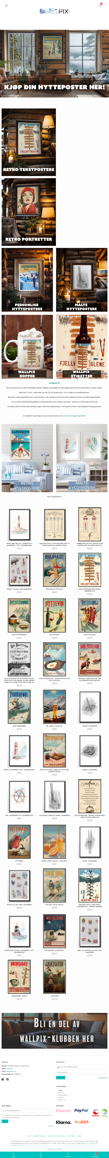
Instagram (74, 416)
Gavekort (60, 1097)
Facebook (66, 416)
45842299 (10, 1068)
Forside (60, 1090)
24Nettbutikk (58, 1149)
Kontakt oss (61, 1099)
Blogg (80, 1136)
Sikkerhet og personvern (56, 1136)
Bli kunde (61, 1092)
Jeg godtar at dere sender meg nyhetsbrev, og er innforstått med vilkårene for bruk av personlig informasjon (27, 1116)
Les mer (50, 1126)
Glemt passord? (102, 1078)
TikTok (83, 416)
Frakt (29, 1136)
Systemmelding (62, 1095)
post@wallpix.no (11, 1071)
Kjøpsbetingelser (40, 1136)
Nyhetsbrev (71, 1136)
